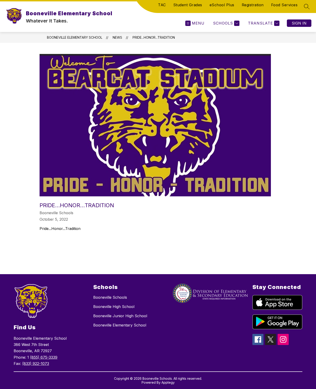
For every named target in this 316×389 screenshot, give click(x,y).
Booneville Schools (110, 297)
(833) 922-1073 (35, 363)
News (117, 37)
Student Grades (187, 5)
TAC (162, 5)
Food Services (284, 5)
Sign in (299, 23)
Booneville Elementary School (74, 37)
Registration (253, 5)
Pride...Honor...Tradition (154, 37)
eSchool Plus (222, 5)
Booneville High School (113, 306)
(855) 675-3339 (43, 357)
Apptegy (168, 382)
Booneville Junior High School (120, 316)
